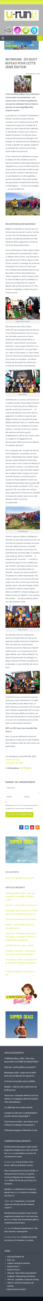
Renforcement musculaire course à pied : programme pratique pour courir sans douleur (21, 1150)
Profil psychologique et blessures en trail (20, 1130)
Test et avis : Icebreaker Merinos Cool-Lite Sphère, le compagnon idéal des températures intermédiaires (21, 937)
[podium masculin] (23, 617)
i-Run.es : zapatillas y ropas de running (23, 1279)
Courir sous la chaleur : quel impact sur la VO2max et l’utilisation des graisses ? (21, 963)
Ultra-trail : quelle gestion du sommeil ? (21, 905)
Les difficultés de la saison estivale (20, 945)
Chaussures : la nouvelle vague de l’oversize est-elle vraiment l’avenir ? (19, 1204)
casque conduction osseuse (18, 1263)
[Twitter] (27, 827)
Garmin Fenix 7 (13, 1266)
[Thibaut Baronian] (23, 518)
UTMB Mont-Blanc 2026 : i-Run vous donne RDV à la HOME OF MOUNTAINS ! (20, 896)
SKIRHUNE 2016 (13, 760)
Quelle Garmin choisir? (16, 1289)
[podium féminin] (23, 381)
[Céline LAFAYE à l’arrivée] (23, 308)
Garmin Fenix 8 (13, 1270)
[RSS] (37, 827)
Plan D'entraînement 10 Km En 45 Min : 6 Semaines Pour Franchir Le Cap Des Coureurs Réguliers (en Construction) (21, 1174)
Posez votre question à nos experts (20, 878)
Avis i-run (11, 1260)
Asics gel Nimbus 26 (15, 1257)
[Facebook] (21, 827)
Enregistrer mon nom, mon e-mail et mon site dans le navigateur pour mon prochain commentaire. (22, 807)
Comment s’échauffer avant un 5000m (21, 919)
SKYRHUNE (26, 768)
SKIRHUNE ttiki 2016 (14, 763)
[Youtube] (32, 827)
